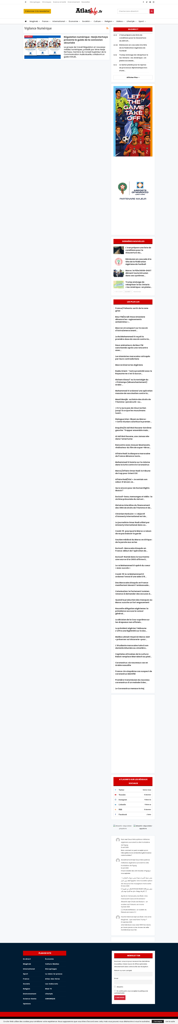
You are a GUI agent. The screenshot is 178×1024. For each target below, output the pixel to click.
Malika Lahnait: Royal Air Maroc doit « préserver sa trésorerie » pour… (132, 638)
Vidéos (119, 21)
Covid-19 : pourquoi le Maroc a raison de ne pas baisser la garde (133, 532)
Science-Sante (29, 999)
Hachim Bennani (127, 917)
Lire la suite (170, 1021)
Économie (73, 21)
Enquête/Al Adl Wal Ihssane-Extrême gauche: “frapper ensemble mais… (133, 429)
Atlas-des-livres (52, 979)
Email (116, 978)
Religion (108, 21)
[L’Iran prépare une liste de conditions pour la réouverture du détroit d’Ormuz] (118, 250)
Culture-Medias (52, 964)
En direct (28, 37)
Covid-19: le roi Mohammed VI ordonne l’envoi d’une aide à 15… (131, 575)
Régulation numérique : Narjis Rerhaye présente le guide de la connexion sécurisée (86, 39)
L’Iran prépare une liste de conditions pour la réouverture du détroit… (132, 38)
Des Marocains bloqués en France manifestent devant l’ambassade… (132, 583)
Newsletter (85, 2)
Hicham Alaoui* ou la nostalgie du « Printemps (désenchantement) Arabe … (131, 382)
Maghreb (34, 21)
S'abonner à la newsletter (37, 11)
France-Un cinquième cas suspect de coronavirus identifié (133, 672)
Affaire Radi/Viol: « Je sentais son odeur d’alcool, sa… (131, 480)
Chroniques (46, 2)
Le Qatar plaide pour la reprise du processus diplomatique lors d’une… (133, 68)
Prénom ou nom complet (123, 971)
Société (86, 21)
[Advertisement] (133, 733)
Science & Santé (59, 2)
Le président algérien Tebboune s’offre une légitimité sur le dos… (131, 629)
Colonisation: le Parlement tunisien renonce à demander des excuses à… (133, 592)
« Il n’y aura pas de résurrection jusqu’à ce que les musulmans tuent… (130, 410)
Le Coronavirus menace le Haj (129, 688)
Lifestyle (131, 21)
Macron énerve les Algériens (129, 365)
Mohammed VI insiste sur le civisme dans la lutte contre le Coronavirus (132, 463)
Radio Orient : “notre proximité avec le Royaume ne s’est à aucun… (133, 372)
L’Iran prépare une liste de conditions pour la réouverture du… (138, 250)
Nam (123, 839)
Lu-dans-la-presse (53, 974)
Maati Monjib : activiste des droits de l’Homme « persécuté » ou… (133, 400)
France (45, 21)
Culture (97, 21)
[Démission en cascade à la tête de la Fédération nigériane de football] (118, 262)
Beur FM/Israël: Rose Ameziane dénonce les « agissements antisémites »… (130, 319)
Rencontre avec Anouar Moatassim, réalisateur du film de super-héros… (133, 446)
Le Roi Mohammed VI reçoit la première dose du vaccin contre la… (132, 337)
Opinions (27, 1004)
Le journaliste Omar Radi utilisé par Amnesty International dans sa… (132, 523)
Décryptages (35, 2)
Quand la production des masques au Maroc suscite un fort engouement (133, 601)
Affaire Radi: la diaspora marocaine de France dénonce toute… (132, 454)
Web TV (48, 989)
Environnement (74, 2)
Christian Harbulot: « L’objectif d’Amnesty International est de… (131, 515)
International (59, 21)
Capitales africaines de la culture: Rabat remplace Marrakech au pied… (133, 655)
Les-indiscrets (51, 984)
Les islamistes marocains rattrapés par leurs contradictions (132, 357)
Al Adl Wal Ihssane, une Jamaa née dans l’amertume (132, 437)
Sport (141, 21)
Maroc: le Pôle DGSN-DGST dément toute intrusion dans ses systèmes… (138, 273)
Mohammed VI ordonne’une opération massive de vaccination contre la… (133, 392)
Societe (26, 984)
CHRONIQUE (50, 999)
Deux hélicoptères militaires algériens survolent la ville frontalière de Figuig (135, 842)
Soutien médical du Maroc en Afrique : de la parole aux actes (133, 540)
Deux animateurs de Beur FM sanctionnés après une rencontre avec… (131, 348)
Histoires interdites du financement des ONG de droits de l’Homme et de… (133, 506)
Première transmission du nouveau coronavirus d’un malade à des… (132, 681)
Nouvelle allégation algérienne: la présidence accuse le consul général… (131, 611)
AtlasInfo (119, 987)
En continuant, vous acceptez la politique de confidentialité (131, 992)
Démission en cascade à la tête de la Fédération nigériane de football (133, 48)
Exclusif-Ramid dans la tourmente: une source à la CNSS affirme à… (132, 558)
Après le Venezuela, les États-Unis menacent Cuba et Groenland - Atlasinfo (134, 899)
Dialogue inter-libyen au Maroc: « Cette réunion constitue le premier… (133, 420)
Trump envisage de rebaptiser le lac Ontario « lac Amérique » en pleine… (138, 284)
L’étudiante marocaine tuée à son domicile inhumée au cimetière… (131, 646)
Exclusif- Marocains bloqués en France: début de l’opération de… (131, 549)
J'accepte (158, 1021)
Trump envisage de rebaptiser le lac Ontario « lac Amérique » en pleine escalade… (133, 58)
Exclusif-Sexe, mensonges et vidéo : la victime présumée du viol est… (133, 497)
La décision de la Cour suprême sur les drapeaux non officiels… (132, 620)
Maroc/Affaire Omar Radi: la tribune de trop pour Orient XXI (132, 472)
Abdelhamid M (126, 860)
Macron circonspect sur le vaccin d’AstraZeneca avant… (131, 329)
